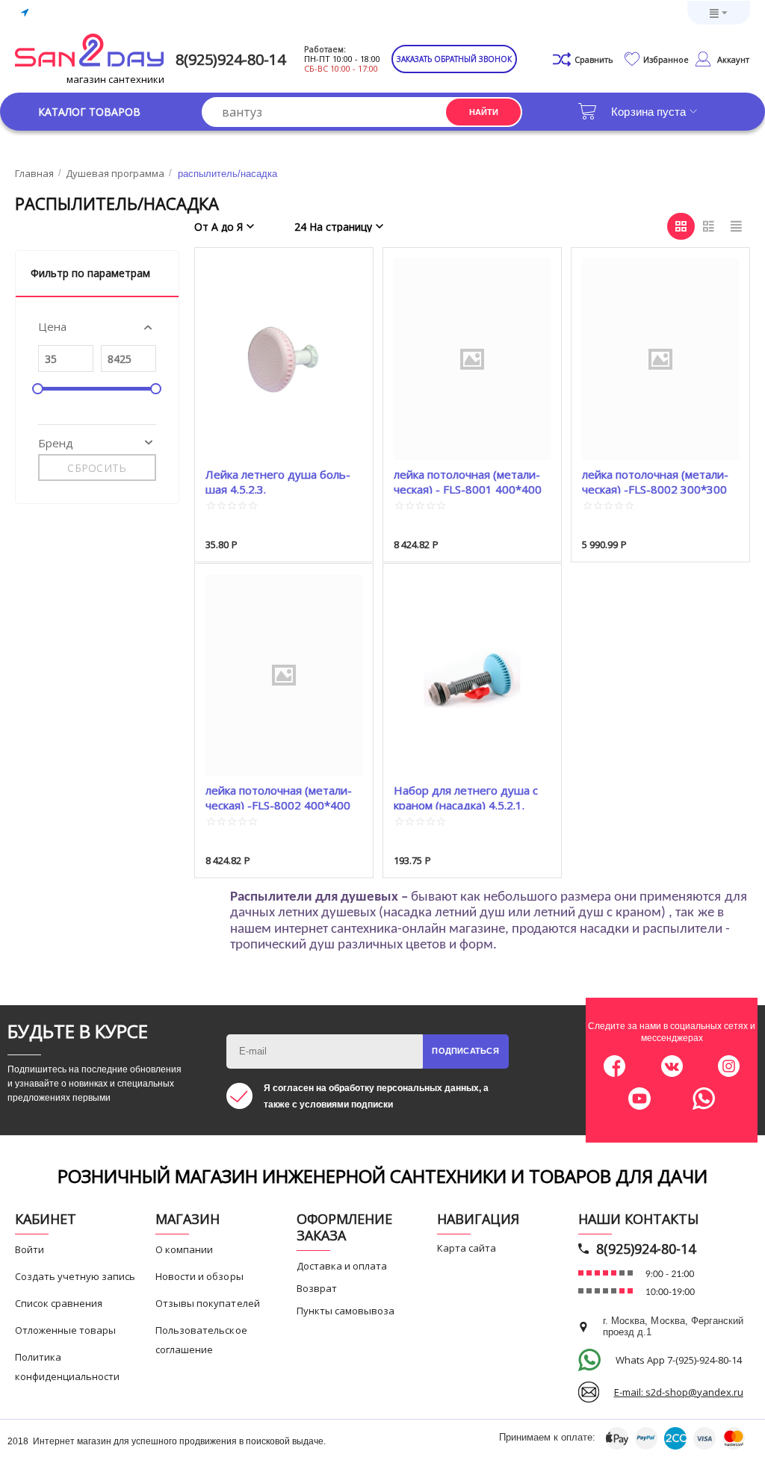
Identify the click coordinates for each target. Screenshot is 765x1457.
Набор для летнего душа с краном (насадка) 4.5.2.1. (466, 796)
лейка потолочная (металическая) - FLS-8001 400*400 (468, 480)
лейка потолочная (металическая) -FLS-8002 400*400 (278, 796)
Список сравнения (58, 1303)
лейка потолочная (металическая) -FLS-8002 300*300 (655, 480)
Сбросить (96, 468)
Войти (29, 1249)
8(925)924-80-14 (230, 59)
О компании (184, 1249)
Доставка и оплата (342, 1266)
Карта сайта (466, 1248)
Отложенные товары (65, 1330)
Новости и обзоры (199, 1276)
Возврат (317, 1288)
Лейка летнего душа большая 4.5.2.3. (277, 480)
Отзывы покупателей (207, 1303)
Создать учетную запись (75, 1276)
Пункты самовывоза (345, 1310)
